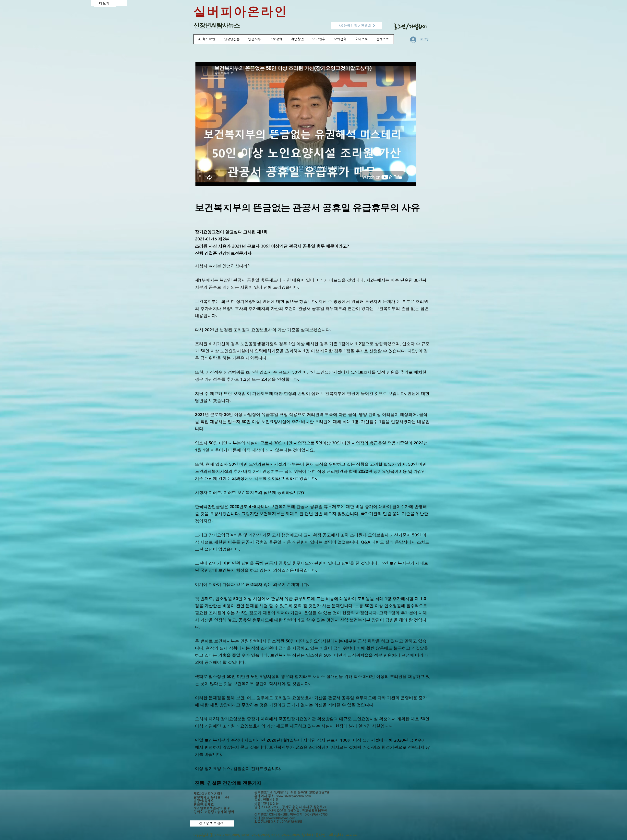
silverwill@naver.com (280, 818)
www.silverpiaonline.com (294, 796)
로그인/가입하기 (410, 27)
